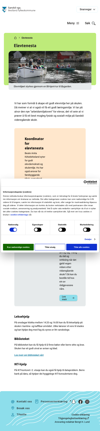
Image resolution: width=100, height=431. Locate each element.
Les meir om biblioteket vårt (29, 355)
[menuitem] (73, 23)
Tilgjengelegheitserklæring (72, 418)
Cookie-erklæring (81, 414)
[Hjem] (15, 38)
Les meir (64, 298)
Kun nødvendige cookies (18, 247)
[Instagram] (87, 402)
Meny (71, 23)
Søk (88, 23)
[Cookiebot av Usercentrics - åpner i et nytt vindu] (85, 182)
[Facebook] (80, 402)
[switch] (37, 230)
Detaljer (88, 239)
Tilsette (22, 414)
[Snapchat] (73, 402)
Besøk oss (23, 408)
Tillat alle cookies (81, 247)
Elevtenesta (27, 37)
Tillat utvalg (50, 247)
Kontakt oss (24, 401)
